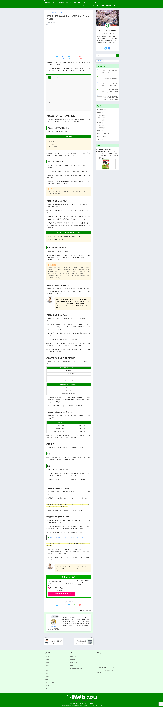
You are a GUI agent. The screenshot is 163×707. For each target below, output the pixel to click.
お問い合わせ (115, 5)
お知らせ (100, 139)
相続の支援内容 (75, 656)
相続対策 (92, 5)
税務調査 (103, 5)
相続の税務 (101, 115)
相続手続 (97, 5)
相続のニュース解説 (103, 133)
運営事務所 (108, 5)
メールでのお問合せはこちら (61, 593)
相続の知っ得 (101, 136)
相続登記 (100, 125)
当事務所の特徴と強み (76, 668)
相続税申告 (101, 127)
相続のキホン (86, 5)
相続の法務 (88, 610)
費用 (72, 665)
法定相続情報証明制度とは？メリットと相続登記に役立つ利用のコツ (67, 537)
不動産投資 (101, 120)
